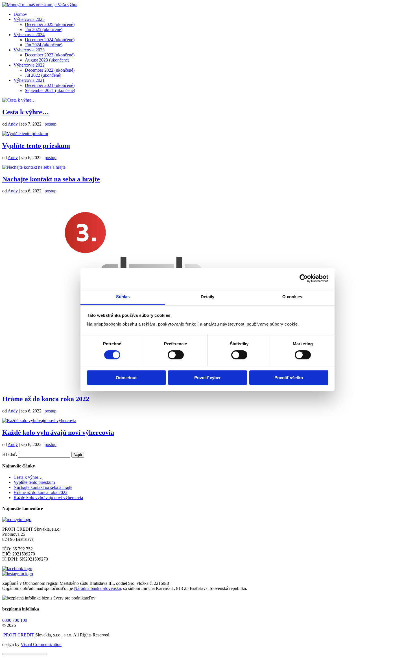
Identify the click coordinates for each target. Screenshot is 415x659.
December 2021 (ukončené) (50, 85)
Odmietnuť (126, 377)
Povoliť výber (207, 377)
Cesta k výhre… (25, 112)
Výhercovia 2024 (29, 34)
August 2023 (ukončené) (47, 60)
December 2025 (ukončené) (50, 24)
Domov (20, 14)
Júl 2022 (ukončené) (43, 75)
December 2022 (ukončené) (50, 70)
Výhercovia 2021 (29, 80)
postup (50, 124)
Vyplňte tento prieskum (36, 145)
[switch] (176, 354)
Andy (13, 124)
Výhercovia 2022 (29, 65)
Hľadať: (9, 454)
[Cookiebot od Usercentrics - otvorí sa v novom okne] (303, 278)
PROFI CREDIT (18, 634)
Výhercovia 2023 (29, 49)
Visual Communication (41, 644)
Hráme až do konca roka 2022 (45, 399)
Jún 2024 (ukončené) (43, 44)
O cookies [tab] (292, 296)
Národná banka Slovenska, (98, 588)
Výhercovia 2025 (29, 19)
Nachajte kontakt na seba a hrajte (51, 179)
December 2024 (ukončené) (50, 39)
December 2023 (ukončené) (50, 54)
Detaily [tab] (208, 296)
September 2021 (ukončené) (50, 90)
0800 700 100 (14, 620)
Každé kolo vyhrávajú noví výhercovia (58, 432)
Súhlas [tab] (123, 296)
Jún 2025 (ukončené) (43, 29)
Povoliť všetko (288, 377)
